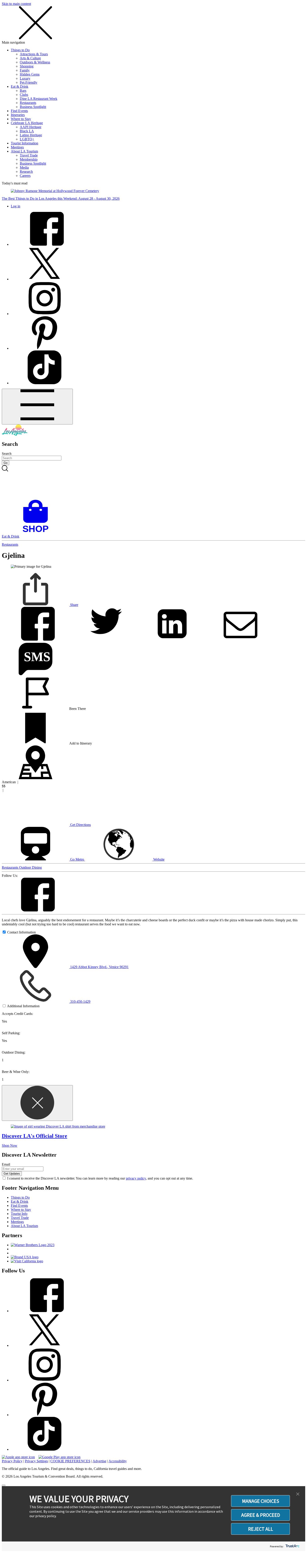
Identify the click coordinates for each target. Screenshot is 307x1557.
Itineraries (18, 115)
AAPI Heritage (30, 127)
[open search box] (153, 482)
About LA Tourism (24, 151)
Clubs (24, 94)
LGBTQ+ (27, 139)
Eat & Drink (19, 86)
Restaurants (28, 103)
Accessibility (118, 1461)
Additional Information (23, 1006)
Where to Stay (21, 119)
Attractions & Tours (34, 54)
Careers (25, 175)
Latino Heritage (31, 135)
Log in (15, 206)
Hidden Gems (30, 74)
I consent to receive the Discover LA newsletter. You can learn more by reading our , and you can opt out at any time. (100, 1178)
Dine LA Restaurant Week (38, 99)
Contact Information (21, 932)
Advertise (99, 1461)
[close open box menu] (35, 38)
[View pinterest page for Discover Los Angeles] (44, 348)
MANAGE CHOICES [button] (260, 1501)
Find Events (19, 111)
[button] (297, 1494)
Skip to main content (16, 4)
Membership (29, 159)
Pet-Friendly (28, 82)
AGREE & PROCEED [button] (260, 1515)
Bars (23, 90)
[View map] (35, 778)
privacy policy (136, 1178)
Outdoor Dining (30, 867)
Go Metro (77, 859)
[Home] (14, 434)
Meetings (17, 147)
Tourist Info (19, 1214)
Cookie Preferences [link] (70, 1461)
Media (24, 167)
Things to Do (20, 50)
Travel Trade (29, 155)
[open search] (153, 482)
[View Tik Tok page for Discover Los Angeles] (44, 383)
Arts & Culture (30, 58)
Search (6, 453)
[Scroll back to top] (3, 1485)
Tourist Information (24, 143)
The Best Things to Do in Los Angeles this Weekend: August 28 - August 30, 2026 (61, 198)
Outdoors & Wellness (35, 62)
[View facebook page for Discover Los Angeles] (44, 244)
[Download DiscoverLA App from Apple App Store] (18, 1457)
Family (25, 70)
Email (6, 1164)
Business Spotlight (33, 107)
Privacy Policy (12, 1461)
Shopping (26, 66)
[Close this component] (37, 1103)
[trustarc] (292, 1546)
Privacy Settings (36, 1461)
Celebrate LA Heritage (27, 123)
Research (26, 171)
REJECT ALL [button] (260, 1529)
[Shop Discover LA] (37, 532)
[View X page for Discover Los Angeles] (44, 279)
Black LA (27, 131)
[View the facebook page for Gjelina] (35, 910)
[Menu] (37, 406)
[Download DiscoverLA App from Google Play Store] (59, 1457)
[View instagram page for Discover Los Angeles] (44, 314)
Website (158, 859)
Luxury (25, 78)
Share (73, 605)
